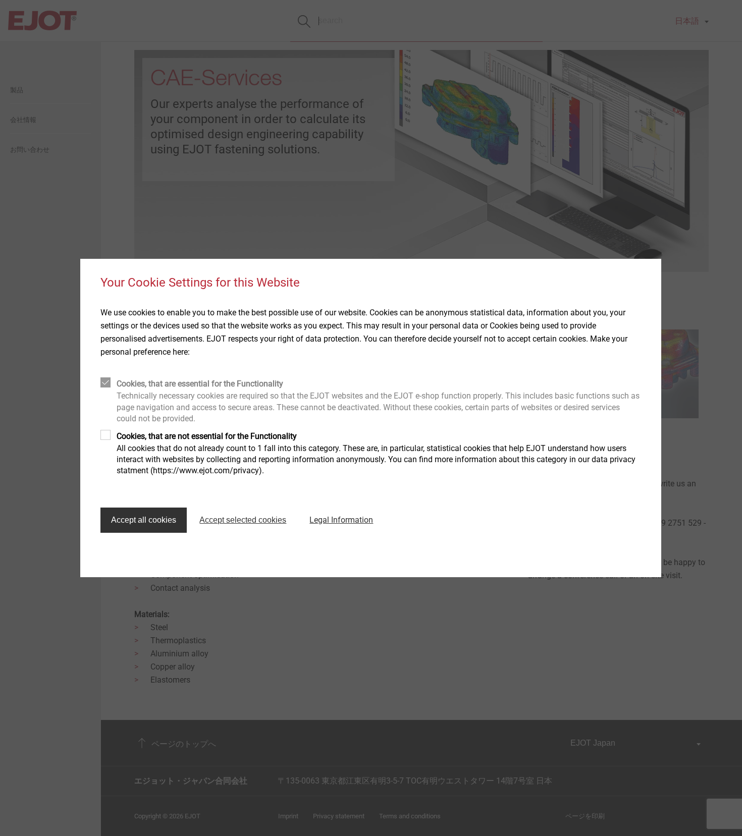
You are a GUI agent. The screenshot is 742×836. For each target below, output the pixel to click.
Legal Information (341, 520)
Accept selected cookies (242, 520)
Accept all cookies (143, 520)
